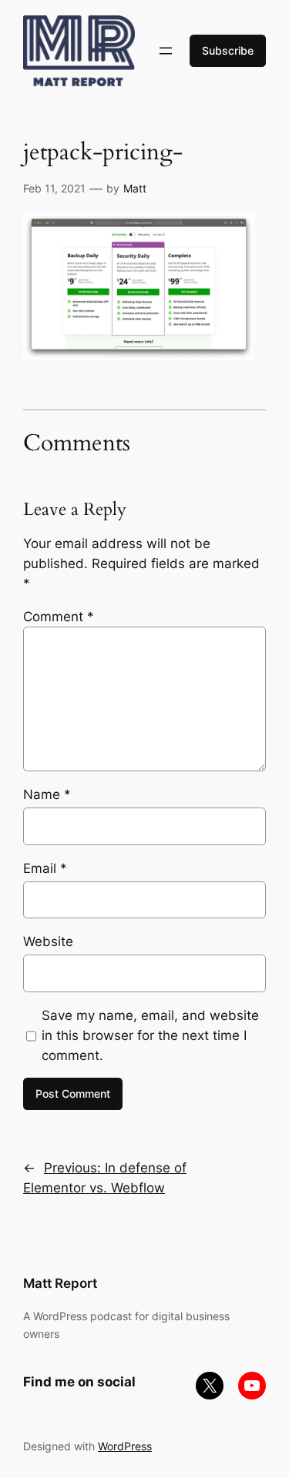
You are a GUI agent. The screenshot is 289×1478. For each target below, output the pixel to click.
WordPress (125, 1446)
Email (45, 868)
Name (47, 794)
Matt (134, 188)
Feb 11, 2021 (54, 188)
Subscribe (228, 50)
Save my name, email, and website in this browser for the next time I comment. (150, 1035)
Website (48, 941)
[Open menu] (165, 51)
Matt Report (60, 1283)
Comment (58, 616)
